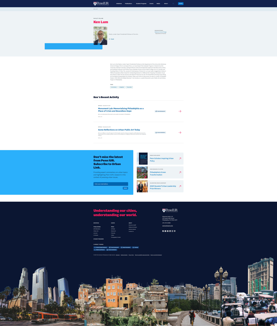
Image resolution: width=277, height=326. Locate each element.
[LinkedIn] (170, 231)
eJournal (95, 233)
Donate (181, 3)
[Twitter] (165, 231)
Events (151, 3)
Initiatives (119, 3)
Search (173, 3)
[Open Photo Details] (275, 324)
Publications (128, 3)
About (166, 3)
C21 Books (95, 235)
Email (112, 39)
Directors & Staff (132, 225)
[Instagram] (167, 231)
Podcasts (113, 233)
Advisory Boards (132, 229)
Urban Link (95, 231)
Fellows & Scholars (133, 227)
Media (158, 3)
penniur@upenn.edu (167, 225)
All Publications (96, 228)
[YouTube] (172, 231)
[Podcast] (174, 231)
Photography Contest (116, 237)
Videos (112, 235)
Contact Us (131, 231)
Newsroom (113, 231)
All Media (113, 228)
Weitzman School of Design (160, 32)
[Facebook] (163, 231)
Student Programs (141, 3)
